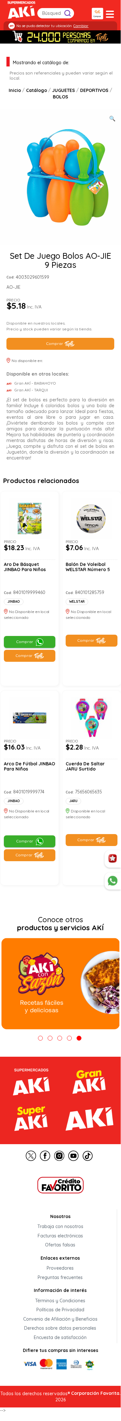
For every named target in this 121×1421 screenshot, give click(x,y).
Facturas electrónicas (60, 1236)
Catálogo (36, 91)
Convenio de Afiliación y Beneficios (60, 1319)
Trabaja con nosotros (60, 1227)
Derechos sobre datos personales (60, 1328)
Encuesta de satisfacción (60, 1337)
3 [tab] (59, 1038)
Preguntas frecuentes (60, 1277)
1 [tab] (40, 1038)
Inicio (15, 91)
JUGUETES (63, 91)
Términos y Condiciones (60, 1301)
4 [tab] (69, 1038)
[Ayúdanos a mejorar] (113, 859)
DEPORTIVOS (94, 91)
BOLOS (60, 97)
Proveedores (60, 1268)
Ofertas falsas (60, 1245)
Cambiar (80, 26)
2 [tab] (50, 1038)
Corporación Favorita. (96, 1393)
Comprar (54, 343)
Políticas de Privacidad (60, 1310)
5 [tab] (79, 1038)
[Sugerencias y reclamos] (113, 881)
